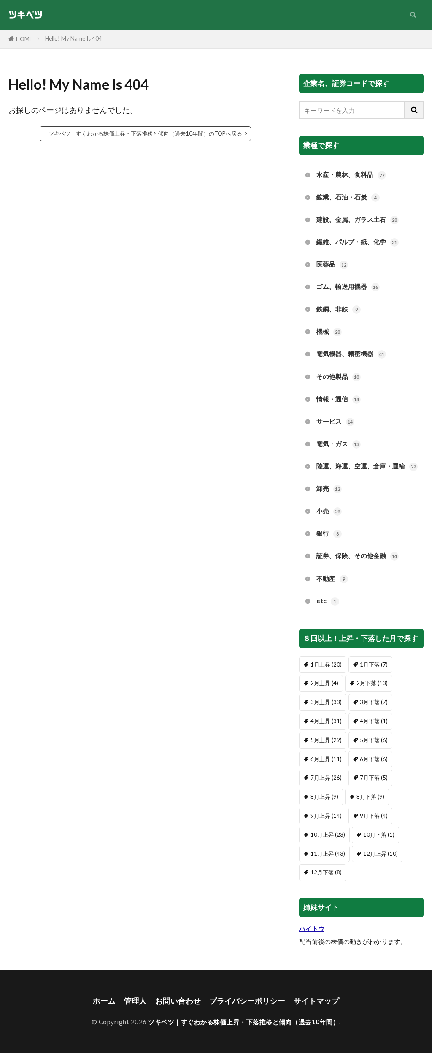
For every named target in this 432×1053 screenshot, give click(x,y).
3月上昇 (326, 702)
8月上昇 (324, 796)
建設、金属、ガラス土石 (356, 219)
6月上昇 (326, 759)
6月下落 (374, 759)
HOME (24, 38)
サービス (334, 421)
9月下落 (374, 815)
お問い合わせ (178, 1000)
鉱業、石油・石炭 (346, 197)
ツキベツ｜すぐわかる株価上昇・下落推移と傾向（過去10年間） (243, 1022)
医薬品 (331, 264)
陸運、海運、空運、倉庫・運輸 (366, 466)
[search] (414, 110)
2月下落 (372, 683)
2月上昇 (324, 683)
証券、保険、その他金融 (356, 555)
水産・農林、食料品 (350, 174)
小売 (328, 510)
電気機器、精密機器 (350, 353)
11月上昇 (327, 853)
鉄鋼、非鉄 (337, 309)
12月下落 (326, 872)
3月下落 (374, 702)
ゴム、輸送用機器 (347, 286)
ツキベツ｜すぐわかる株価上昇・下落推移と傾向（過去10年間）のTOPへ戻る (145, 133)
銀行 (327, 533)
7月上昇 (326, 777)
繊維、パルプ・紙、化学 (356, 241)
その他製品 (337, 376)
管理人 (135, 1000)
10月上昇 (327, 834)
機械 (328, 331)
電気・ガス (337, 443)
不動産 (330, 578)
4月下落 (374, 721)
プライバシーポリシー (247, 1000)
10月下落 (378, 834)
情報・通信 (337, 399)
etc (326, 600)
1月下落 (374, 664)
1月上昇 (326, 664)
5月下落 (374, 740)
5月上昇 (326, 740)
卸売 (328, 488)
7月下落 (374, 777)
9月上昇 (326, 815)
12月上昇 (380, 853)
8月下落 (370, 796)
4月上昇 (326, 721)
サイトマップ (316, 1000)
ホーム (104, 1000)
